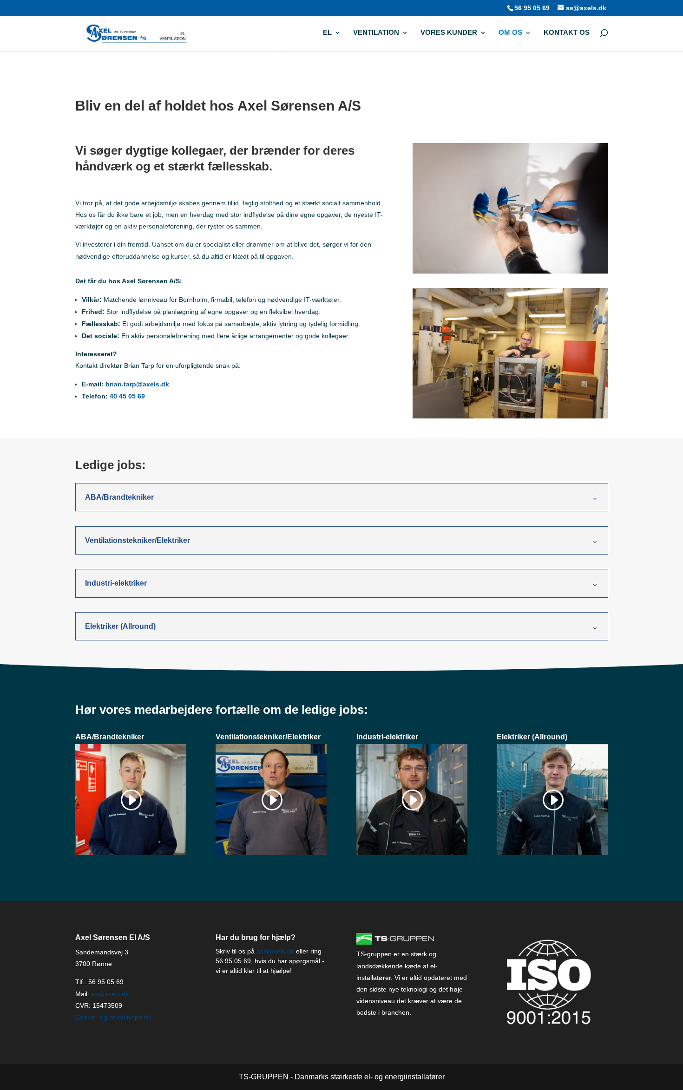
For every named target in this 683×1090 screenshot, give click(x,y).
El (327, 32)
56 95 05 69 (532, 8)
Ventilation (376, 32)
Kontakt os (567, 32)
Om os (510, 32)
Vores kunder (448, 32)
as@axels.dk (110, 994)
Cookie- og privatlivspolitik (113, 1017)
